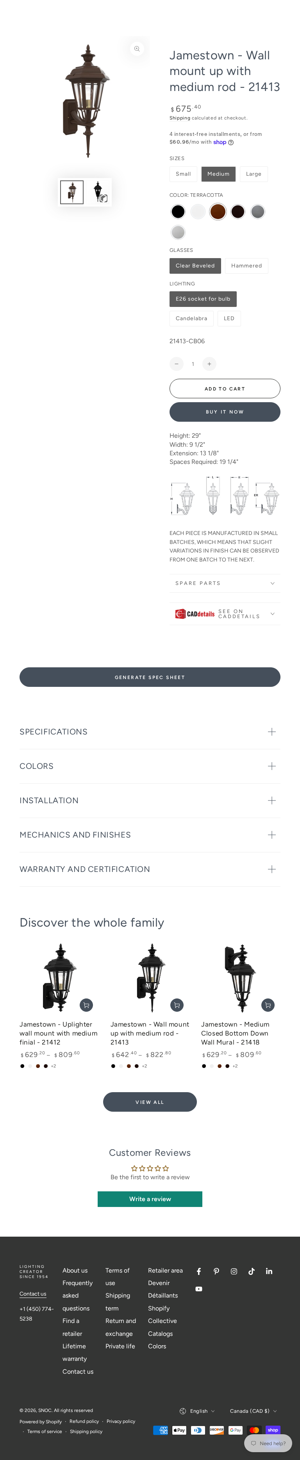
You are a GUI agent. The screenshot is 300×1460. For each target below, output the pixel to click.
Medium (218, 174)
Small (183, 174)
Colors (157, 1346)
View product (86, 1005)
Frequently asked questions (77, 1295)
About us (75, 1270)
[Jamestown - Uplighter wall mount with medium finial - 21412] (59, 978)
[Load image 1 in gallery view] (72, 192)
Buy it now (225, 412)
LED (232, 320)
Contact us (33, 1294)
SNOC (45, 1410)
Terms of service (44, 1431)
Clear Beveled (195, 268)
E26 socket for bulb (202, 301)
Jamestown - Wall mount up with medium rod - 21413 (150, 1033)
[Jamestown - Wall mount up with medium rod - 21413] (150, 978)
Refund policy (84, 1421)
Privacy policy (121, 1421)
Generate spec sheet (150, 677)
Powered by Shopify (41, 1421)
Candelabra (191, 320)
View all (150, 1102)
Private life (120, 1346)
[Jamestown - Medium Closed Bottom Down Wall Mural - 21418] (240, 978)
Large (254, 174)
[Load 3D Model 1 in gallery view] (97, 192)
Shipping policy (86, 1431)
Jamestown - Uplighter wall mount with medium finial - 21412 (58, 1033)
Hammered (246, 268)
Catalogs (160, 1333)
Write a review (150, 1199)
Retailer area (165, 1270)
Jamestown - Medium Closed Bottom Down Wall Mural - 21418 (235, 1033)
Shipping (180, 118)
